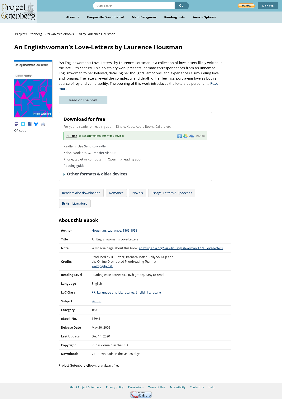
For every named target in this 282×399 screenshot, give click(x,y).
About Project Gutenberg (85, 387)
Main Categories (144, 17)
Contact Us (197, 387)
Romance (116, 193)
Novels (137, 193)
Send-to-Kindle (95, 146)
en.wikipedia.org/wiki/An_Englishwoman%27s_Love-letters (181, 248)
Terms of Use (156, 387)
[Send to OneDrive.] (191, 135)
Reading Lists (174, 17)
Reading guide (74, 165)
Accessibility (178, 387)
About (72, 17)
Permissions (136, 387)
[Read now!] (33, 116)
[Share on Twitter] (23, 123)
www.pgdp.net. (102, 266)
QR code (20, 130)
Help (211, 387)
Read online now (83, 100)
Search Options (204, 17)
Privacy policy (115, 387)
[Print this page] (43, 123)
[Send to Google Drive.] (185, 135)
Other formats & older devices (97, 174)
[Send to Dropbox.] (179, 135)
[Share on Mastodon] (16, 123)
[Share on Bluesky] (36, 123)
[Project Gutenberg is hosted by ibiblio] (141, 396)
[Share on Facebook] (29, 123)
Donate (268, 6)
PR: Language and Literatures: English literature (126, 292)
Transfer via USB (104, 153)
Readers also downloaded (81, 193)
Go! (181, 5)
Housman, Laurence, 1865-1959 (114, 230)
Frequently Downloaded (105, 17)
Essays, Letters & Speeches (172, 193)
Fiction (96, 301)
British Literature (74, 203)
